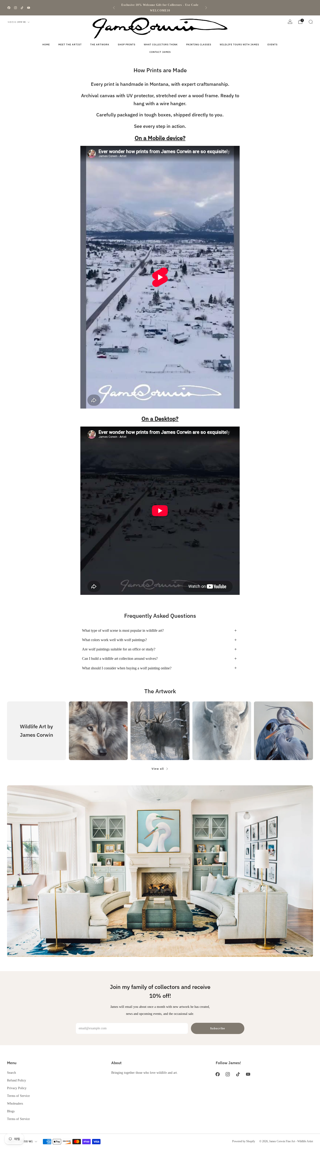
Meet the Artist (70, 44)
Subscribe (217, 1028)
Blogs (11, 1111)
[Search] (310, 21)
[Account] (290, 21)
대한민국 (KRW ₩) (17, 22)
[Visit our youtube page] (28, 7)
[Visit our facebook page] (9, 7)
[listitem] (159, 8)
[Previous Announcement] (114, 8)
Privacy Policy (16, 1088)
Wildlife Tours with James (239, 44)
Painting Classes (198, 44)
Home (46, 44)
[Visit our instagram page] (15, 7)
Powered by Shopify (243, 1141)
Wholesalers (15, 1103)
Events (273, 44)
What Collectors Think (161, 44)
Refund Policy (16, 1080)
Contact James (160, 52)
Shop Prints (126, 44)
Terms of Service (18, 1096)
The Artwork (99, 44)
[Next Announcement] (206, 8)
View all (158, 768)
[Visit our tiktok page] (22, 7)
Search (11, 1072)
